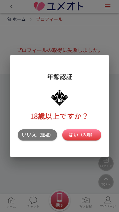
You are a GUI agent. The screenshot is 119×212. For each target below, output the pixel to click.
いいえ (37, 134)
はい (81, 134)
